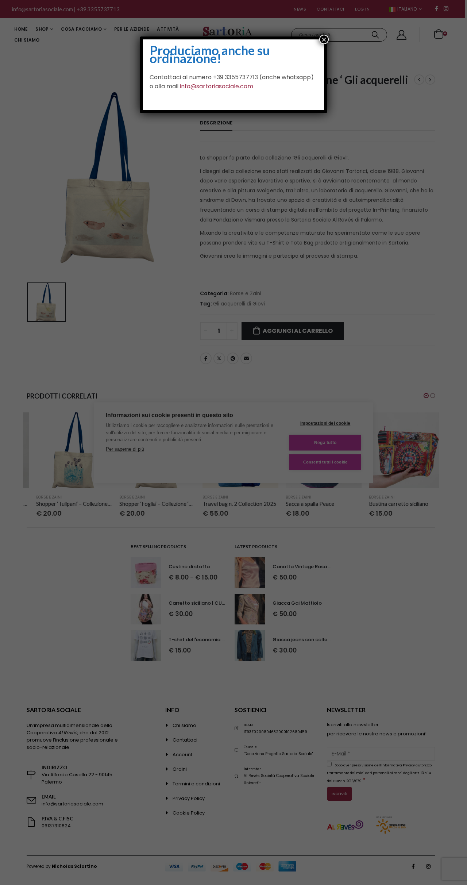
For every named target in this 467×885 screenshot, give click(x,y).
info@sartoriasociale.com (216, 86)
